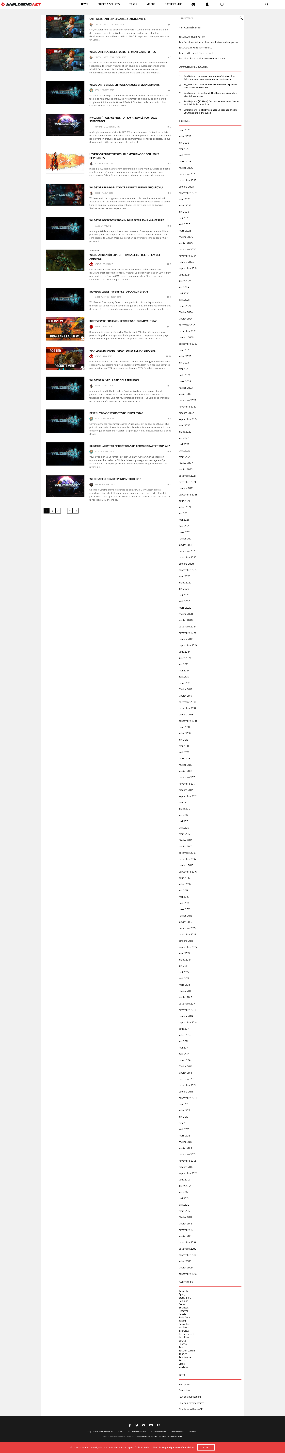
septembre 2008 (188, 1274)
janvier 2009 (186, 1267)
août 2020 (184, 576)
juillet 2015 (185, 959)
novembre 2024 (187, 255)
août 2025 (184, 199)
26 (170, 356)
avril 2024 (184, 299)
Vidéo (182, 1364)
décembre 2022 (187, 400)
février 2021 (185, 538)
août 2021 (184, 501)
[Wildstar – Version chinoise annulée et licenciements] (65, 92)
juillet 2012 (185, 1186)
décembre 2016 (187, 853)
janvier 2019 (185, 695)
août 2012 (184, 1179)
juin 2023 (184, 362)
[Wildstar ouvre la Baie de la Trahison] (65, 388)
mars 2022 (185, 457)
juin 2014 (183, 1041)
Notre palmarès (158, 1432)
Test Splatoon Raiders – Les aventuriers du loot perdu (208, 42)
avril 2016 (184, 903)
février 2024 (186, 312)
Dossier (183, 1314)
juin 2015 (183, 966)
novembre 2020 (187, 557)
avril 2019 (184, 677)
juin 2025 (184, 212)
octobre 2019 (186, 639)
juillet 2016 (185, 884)
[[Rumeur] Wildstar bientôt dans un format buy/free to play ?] (65, 454)
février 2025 (186, 237)
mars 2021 (184, 532)
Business (184, 1308)
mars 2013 (184, 1135)
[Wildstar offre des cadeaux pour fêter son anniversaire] (65, 228)
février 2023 (186, 387)
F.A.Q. (120, 1432)
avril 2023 (184, 375)
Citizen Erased (101, 24)
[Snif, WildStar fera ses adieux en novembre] (65, 26)
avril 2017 (184, 827)
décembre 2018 (187, 702)
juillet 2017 (184, 809)
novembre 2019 (187, 633)
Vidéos (151, 4)
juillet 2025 (185, 205)
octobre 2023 (186, 337)
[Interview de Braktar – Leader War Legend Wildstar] (65, 329)
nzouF (97, 90)
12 (170, 327)
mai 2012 (184, 1198)
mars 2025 (185, 230)
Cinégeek (183, 1311)
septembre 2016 (188, 871)
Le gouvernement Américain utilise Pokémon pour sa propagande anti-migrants (209, 78)
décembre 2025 (187, 174)
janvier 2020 (186, 620)
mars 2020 (185, 607)
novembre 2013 (187, 1085)
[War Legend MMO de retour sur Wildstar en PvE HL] (65, 358)
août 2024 (184, 274)
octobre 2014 (186, 1016)
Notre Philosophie (137, 1432)
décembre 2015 (187, 928)
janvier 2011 (185, 1236)
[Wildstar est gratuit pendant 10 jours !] (65, 486)
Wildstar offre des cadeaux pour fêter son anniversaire (126, 220)
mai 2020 (184, 595)
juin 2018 (183, 739)
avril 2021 (184, 526)
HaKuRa (98, 484)
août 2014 (184, 1028)
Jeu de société (186, 1334)
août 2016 (184, 878)
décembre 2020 (187, 551)
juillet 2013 (184, 1110)
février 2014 (185, 1066)
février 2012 (185, 1217)
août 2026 (184, 130)
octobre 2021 (186, 488)
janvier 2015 (185, 997)
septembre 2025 (188, 193)
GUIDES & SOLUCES (109, 4)
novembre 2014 (187, 1010)
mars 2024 (185, 306)
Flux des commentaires (191, 1403)
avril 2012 (184, 1204)
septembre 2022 (188, 419)
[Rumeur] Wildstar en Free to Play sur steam (118, 291)
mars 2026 (185, 161)
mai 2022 (184, 444)
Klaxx (97, 226)
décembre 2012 (187, 1154)
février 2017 (185, 840)
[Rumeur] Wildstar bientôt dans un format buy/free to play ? (129, 446)
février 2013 (185, 1142)
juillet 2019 (185, 658)
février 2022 (186, 463)
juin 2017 (183, 815)
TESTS (133, 4)
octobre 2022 (186, 413)
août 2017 (184, 802)
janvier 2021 (185, 545)
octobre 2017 (186, 790)
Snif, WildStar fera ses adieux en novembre (117, 19)
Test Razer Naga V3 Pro (192, 36)
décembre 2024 (187, 249)
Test (181, 1347)
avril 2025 (184, 224)
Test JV (183, 1354)
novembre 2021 (187, 482)
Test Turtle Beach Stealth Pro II (196, 53)
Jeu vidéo (94, 251)
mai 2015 (184, 972)
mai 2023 (184, 369)
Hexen (97, 163)
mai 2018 (184, 746)
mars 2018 (184, 758)
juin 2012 (183, 1192)
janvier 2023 (185, 394)
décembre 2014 (187, 1003)
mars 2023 (185, 381)
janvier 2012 (185, 1223)
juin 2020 (184, 589)
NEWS (84, 4)
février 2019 (185, 689)
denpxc (98, 264)
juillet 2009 (185, 1261)
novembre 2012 (187, 1160)
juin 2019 (183, 664)
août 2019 (184, 651)
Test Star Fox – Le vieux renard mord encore (203, 58)
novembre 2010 (187, 1242)
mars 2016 (184, 909)
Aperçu (182, 1294)
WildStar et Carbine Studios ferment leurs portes (122, 51)
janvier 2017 (185, 846)
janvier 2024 (186, 318)
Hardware (184, 1327)
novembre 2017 (187, 783)
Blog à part (185, 1298)
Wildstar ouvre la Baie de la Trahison (114, 380)
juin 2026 (184, 142)
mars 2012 (184, 1211)
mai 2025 (184, 218)
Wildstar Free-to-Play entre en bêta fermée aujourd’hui (126, 187)
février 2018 (185, 765)
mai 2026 (184, 149)
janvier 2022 (186, 469)
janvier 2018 (185, 771)
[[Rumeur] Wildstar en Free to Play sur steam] (65, 299)
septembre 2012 (188, 1173)
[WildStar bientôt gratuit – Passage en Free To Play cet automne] (65, 260)
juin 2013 (183, 1116)
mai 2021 (184, 519)
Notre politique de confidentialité (176, 1447)
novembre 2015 (187, 934)
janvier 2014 (185, 1072)
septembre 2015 (188, 947)
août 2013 (184, 1104)
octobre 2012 (186, 1167)
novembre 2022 (187, 406)
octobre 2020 (186, 563)
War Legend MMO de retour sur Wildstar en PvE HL (122, 350)
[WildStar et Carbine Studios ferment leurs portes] (65, 59)
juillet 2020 (185, 582)
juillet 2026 (185, 136)
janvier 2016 (185, 922)
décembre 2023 (187, 325)
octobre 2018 (186, 714)
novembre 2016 (187, 859)
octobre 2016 (186, 865)
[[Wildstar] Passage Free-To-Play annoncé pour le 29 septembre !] (65, 125)
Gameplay (184, 1324)
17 (170, 264)
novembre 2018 (187, 708)
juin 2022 (184, 438)
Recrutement (177, 1432)
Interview (184, 1331)
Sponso (183, 1344)
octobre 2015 (186, 940)
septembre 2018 (188, 721)
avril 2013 (184, 1129)
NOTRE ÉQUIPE (173, 4)
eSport (182, 1321)
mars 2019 (184, 683)
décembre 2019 (187, 626)
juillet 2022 (185, 431)
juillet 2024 (185, 281)
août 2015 (184, 953)
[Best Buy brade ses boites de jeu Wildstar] (65, 421)
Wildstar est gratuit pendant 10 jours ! (115, 479)
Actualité (184, 1291)
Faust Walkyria (102, 297)
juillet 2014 (185, 1035)
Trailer (182, 1361)
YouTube (183, 1367)
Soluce (182, 1341)
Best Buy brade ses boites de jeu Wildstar (116, 413)
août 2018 (184, 727)
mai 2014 (184, 1047)
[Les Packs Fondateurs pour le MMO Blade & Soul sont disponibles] (65, 162)
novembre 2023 (187, 331)
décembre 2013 (187, 1079)
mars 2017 (184, 834)
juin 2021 (183, 513)
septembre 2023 (188, 343)
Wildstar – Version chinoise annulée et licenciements (124, 84)
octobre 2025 (186, 186)
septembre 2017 (188, 796)
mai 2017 (184, 821)
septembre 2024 (188, 268)
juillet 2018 (185, 733)
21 (170, 297)
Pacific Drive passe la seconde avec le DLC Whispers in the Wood (211, 111)
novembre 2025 (187, 180)
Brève (182, 1304)
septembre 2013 (188, 1098)
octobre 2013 (186, 1091)
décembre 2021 (187, 475)
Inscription (184, 1384)
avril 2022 (184, 450)
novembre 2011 (187, 1230)
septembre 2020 (188, 570)
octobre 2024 (186, 262)
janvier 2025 (186, 243)
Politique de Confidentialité (170, 1436)
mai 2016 (184, 896)
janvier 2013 (185, 1148)
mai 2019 (184, 670)
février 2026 (186, 168)
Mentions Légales (149, 1436)
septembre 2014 (188, 1022)
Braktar (98, 127)
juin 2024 (184, 287)
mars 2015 (184, 984)
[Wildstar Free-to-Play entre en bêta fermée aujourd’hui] (65, 194)
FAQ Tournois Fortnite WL (100, 1432)
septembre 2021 (188, 494)
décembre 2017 (187, 777)
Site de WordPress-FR (191, 1409)
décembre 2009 (187, 1248)
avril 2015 (184, 978)
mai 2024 (184, 293)
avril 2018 (184, 752)
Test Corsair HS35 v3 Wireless (195, 47)
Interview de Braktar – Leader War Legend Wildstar (123, 321)
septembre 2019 (188, 645)
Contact (193, 1432)
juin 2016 (183, 890)
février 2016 (185, 915)
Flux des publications (190, 1396)
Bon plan (183, 1301)
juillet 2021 (185, 507)
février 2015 (185, 991)
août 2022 (184, 425)
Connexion (184, 1390)
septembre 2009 (188, 1255)
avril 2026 (184, 155)
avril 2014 (184, 1054)
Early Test (184, 1318)
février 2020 (186, 614)
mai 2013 (184, 1123)
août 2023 (184, 350)
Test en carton (187, 1351)
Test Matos (185, 1357)
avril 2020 (184, 601)
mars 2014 (184, 1060)
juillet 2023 (185, 356)
